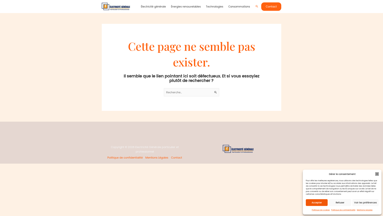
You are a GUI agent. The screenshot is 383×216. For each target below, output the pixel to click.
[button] (377, 174)
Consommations (239, 6)
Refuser (340, 202)
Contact (176, 157)
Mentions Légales (365, 210)
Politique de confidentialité (343, 210)
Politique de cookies (321, 210)
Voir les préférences (365, 202)
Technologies (214, 6)
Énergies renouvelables (186, 6)
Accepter (317, 202)
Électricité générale (153, 6)
